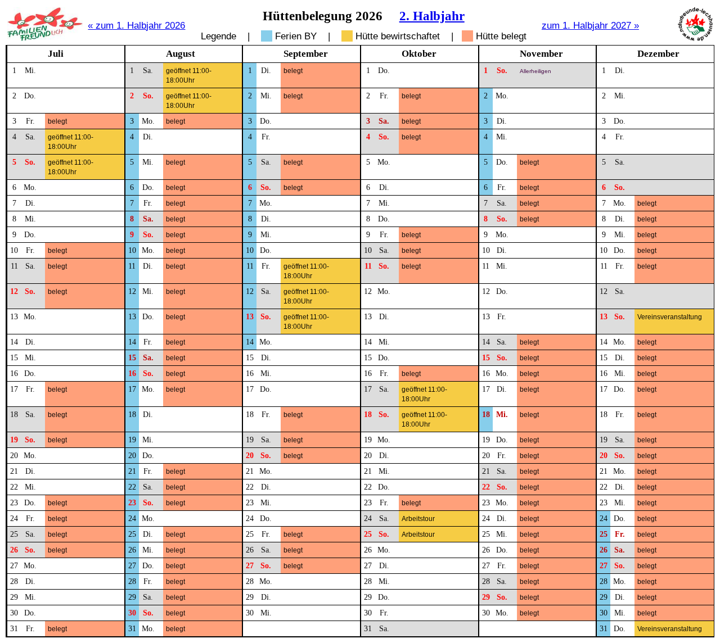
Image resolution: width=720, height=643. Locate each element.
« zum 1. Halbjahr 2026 (136, 25)
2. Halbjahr (432, 15)
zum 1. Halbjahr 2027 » (590, 25)
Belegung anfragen (77, 71)
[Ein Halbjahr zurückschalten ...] (45, 38)
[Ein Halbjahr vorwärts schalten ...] (695, 38)
